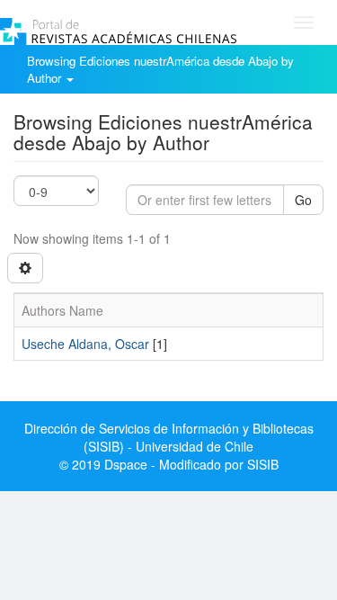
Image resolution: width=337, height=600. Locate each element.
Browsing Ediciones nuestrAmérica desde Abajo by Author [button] (160, 69)
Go (303, 200)
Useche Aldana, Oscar (85, 344)
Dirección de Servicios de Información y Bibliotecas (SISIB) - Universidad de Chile (169, 437)
